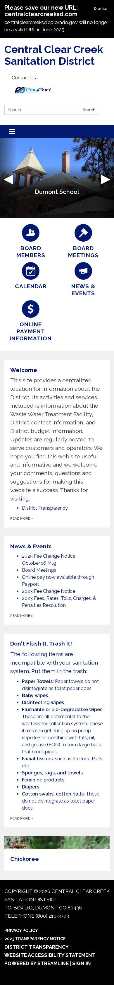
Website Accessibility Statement (50, 955)
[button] (8, 178)
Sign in (81, 963)
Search (88, 109)
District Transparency (36, 947)
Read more (21, 518)
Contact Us (24, 78)
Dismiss (100, 8)
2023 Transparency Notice (35, 938)
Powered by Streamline (36, 963)
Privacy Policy (21, 930)
